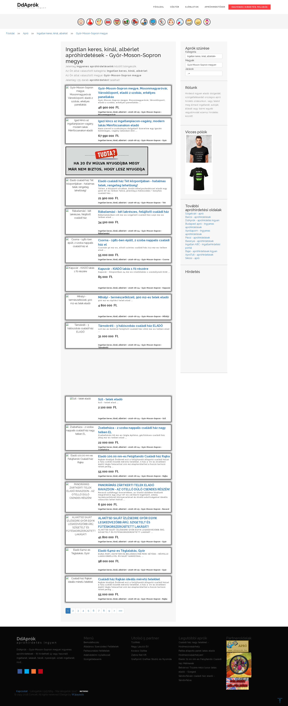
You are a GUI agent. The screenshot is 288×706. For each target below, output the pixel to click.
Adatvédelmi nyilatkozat (97, 655)
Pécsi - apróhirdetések (197, 237)
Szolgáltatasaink (93, 659)
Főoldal (158, 7)
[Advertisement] (118, 372)
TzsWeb (135, 642)
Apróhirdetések (215, 7)
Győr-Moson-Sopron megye (201, 65)
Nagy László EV (140, 646)
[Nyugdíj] (107, 160)
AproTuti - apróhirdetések (199, 254)
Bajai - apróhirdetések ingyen (201, 251)
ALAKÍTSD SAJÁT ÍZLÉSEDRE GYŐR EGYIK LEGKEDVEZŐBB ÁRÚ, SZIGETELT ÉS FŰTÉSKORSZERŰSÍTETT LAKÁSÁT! (127, 522)
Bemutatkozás (91, 642)
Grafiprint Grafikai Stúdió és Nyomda (151, 659)
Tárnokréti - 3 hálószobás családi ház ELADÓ (130, 326)
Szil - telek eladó (110, 399)
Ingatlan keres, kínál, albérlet (200, 56)
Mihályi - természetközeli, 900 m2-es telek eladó (133, 297)
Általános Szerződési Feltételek (101, 646)
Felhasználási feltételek (97, 651)
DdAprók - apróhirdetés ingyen (202, 220)
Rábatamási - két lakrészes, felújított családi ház (133, 212)
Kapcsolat (22, 691)
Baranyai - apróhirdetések (199, 241)
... (188, 73)
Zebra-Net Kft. (139, 655)
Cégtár (174, 7)
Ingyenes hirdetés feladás (249, 7)
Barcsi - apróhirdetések (198, 217)
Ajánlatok (192, 7)
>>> (120, 610)
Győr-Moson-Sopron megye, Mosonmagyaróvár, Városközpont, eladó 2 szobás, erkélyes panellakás (133, 93)
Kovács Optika (139, 651)
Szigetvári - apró (194, 213)
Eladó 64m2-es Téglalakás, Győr (121, 550)
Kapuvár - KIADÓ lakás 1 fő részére (123, 269)
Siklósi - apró (192, 258)
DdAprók (32, 6)
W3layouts (78, 694)
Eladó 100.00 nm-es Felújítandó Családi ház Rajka (134, 456)
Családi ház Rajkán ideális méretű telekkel (129, 579)
